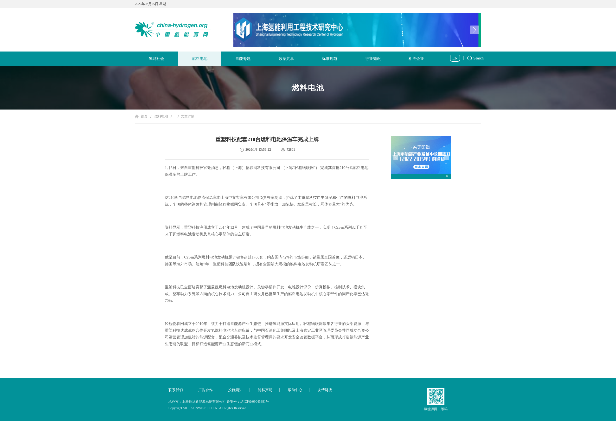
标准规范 (329, 59)
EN (455, 58)
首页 (144, 116)
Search (478, 58)
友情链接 (325, 390)
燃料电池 (199, 59)
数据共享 (286, 59)
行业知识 (373, 59)
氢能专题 (243, 59)
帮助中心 (295, 390)
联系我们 (175, 390)
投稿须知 (235, 390)
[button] (474, 30)
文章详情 (187, 116)
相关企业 (416, 59)
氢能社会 (156, 59)
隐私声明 (265, 390)
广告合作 (205, 390)
